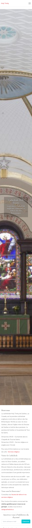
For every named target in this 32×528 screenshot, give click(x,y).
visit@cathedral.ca (7, 509)
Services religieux (14, 452)
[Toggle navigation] (29, 3)
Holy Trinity (5, 3)
